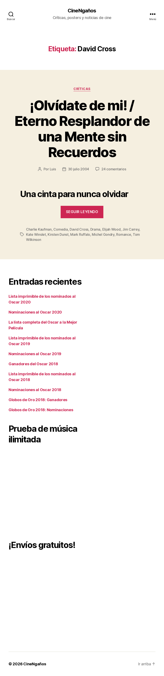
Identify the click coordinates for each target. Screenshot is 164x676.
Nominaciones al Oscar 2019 (35, 354)
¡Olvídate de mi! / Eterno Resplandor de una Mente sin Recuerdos (82, 128)
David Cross (79, 229)
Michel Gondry (103, 234)
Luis (53, 169)
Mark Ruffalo (80, 234)
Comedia (60, 229)
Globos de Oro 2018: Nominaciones (41, 410)
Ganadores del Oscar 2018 (33, 364)
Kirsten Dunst (58, 234)
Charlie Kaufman (39, 229)
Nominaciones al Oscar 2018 (35, 389)
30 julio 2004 (78, 169)
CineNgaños (82, 10)
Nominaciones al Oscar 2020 (35, 312)
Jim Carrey (130, 229)
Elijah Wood (111, 229)
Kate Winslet (36, 234)
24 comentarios (113, 169)
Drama (95, 229)
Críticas (81, 89)
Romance (123, 234)
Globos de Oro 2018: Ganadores (38, 400)
